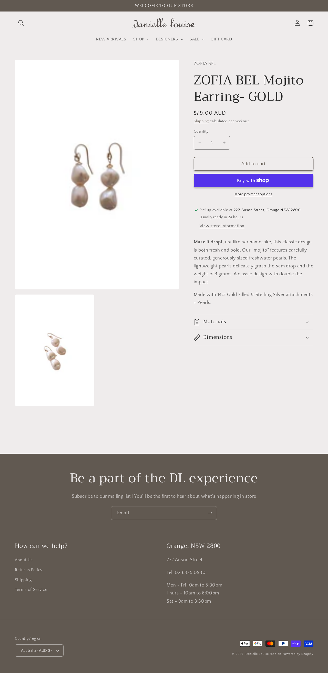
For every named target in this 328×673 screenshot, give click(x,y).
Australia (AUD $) (36, 650)
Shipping (201, 121)
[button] (21, 22)
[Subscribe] (210, 513)
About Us (24, 560)
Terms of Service (31, 589)
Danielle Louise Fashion (263, 654)
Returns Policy (29, 570)
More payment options (253, 194)
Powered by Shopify (297, 654)
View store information (222, 226)
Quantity (201, 131)
